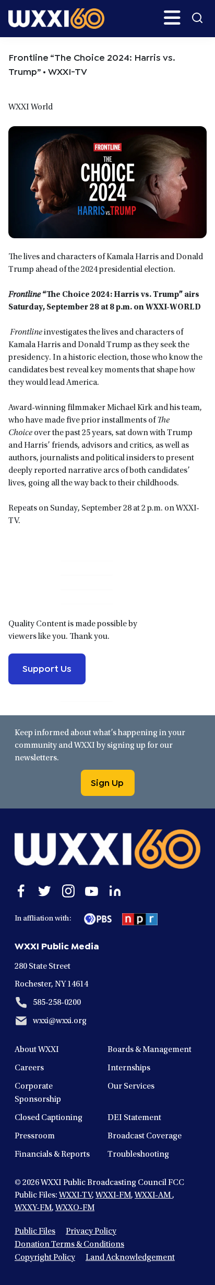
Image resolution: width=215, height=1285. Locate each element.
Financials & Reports (52, 1154)
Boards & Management (150, 1050)
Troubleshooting (138, 1154)
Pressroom (35, 1136)
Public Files (35, 1231)
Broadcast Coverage (145, 1136)
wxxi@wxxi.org (60, 1021)
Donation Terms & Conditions (69, 1244)
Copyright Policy (45, 1258)
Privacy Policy (91, 1231)
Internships (129, 1068)
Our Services (131, 1086)
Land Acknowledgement (130, 1258)
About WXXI (37, 1050)
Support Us (46, 667)
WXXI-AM (153, 1195)
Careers (29, 1068)
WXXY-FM (33, 1208)
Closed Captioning (48, 1118)
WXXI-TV (75, 1195)
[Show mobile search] (197, 17)
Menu (172, 17)
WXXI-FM (113, 1195)
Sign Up (107, 782)
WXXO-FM (74, 1208)
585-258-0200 (57, 1003)
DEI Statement (134, 1118)
